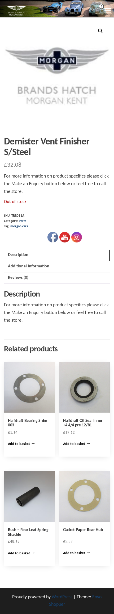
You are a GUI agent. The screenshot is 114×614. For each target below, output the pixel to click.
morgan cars (19, 226)
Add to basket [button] (19, 444)
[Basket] (98, 10)
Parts (22, 221)
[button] (100, 31)
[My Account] (91, 9)
